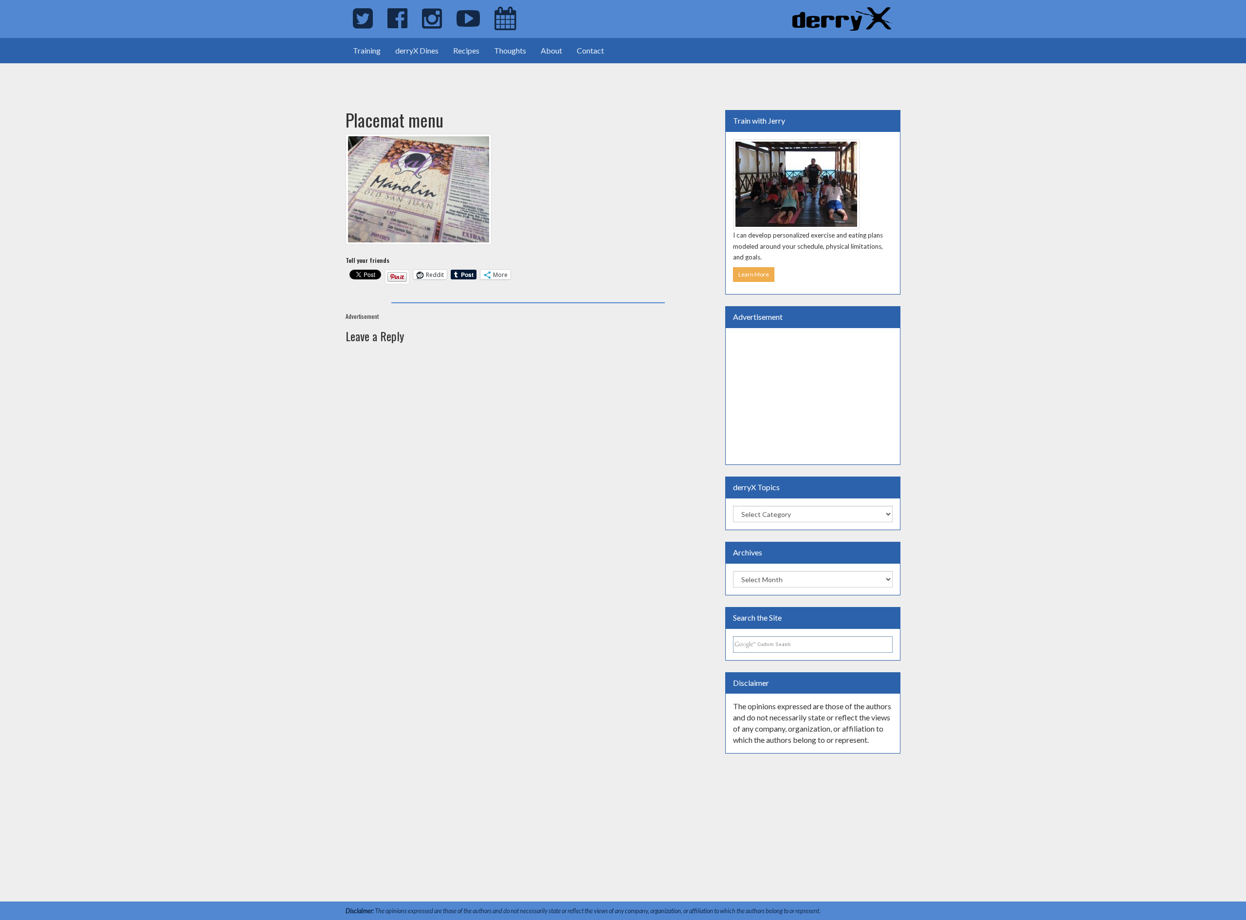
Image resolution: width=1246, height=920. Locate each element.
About (551, 50)
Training (367, 50)
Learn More (753, 274)
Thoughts (510, 50)
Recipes (466, 50)
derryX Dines (417, 50)
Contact (590, 50)
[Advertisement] (114, 77)
